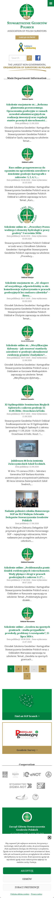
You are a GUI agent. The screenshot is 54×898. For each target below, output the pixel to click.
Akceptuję (27, 870)
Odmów (27, 879)
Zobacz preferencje (27, 887)
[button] (49, 837)
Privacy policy (36, 894)
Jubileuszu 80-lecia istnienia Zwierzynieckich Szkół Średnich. (27, 462)
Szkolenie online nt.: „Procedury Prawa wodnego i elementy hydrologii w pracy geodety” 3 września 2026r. (27, 230)
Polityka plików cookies (19, 894)
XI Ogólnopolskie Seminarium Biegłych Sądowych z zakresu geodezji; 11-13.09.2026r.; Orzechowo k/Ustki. (27, 407)
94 (43, 669)
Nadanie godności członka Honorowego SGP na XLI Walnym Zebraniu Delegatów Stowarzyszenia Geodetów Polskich (27, 516)
